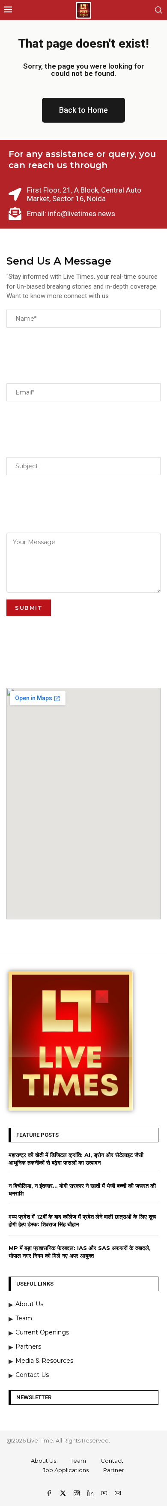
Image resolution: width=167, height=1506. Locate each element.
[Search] (158, 10)
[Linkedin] (91, 1494)
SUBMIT (28, 607)
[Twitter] (64, 1494)
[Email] (118, 1494)
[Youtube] (105, 1494)
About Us (43, 1460)
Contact (112, 1460)
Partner (113, 1470)
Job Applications (66, 1470)
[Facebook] (50, 1494)
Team (78, 1460)
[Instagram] (77, 1494)
